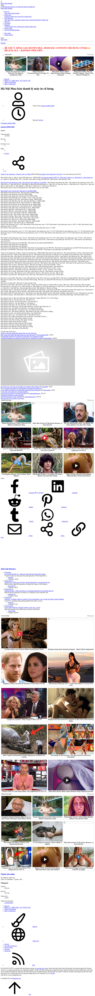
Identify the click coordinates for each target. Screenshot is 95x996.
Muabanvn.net (16, 978)
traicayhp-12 (11, 586)
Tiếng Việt (35, 941)
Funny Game (8, 28)
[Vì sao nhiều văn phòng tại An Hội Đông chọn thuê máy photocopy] (21, 388)
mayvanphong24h (42, 335)
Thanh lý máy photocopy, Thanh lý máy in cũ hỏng (16, 174)
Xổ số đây (7, 23)
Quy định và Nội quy (10, 946)
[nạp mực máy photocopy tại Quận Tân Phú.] (14, 392)
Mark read (45, 20)
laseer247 (11, 602)
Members (7, 25)
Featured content (9, 16)
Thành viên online (8, 874)
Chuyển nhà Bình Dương (11, 30)
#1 (5, 171)
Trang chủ (7, 951)
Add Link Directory (8, 569)
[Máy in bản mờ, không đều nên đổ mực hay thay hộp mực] (18, 333)
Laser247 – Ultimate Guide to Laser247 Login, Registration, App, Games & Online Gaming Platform (34, 599)
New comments (15, 20)
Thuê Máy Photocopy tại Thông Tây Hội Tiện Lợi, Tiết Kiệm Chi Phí (21, 338)
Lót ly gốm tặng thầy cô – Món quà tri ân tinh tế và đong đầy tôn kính (24, 574)
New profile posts (26, 16)
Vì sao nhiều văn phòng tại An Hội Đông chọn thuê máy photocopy (21, 390)
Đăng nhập (4, 39)
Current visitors (8, 26)
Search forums (15, 13)
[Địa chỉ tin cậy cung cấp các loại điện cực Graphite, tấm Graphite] (38, 385)
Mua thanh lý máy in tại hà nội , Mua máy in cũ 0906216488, (19, 191)
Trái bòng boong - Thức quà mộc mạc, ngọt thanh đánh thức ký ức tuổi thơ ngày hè (28, 591)
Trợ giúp (6, 949)
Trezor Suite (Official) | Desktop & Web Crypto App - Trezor (22, 607)
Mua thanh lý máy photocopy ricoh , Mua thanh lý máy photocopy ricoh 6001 (23, 182)
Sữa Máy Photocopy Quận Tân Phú (11, 397)
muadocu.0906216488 (47, 106)
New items (7, 20)
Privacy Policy (8, 947)
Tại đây (52, 973)
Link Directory (8, 18)
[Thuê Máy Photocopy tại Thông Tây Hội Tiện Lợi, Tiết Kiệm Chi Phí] (22, 336)
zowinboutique (8, 902)
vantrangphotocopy (34, 393)
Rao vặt (6, 11)
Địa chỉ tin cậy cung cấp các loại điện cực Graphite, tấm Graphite (20, 387)
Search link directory (36, 20)
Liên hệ (6, 944)
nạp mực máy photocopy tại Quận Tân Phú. (13, 393)
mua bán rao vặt (41, 968)
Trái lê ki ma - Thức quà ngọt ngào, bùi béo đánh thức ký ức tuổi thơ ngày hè (27, 582)
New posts (7, 13)
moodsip (10, 577)
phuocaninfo (48, 338)
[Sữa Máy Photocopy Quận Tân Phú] (12, 395)
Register (3, 43)
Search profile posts (30, 26)
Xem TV (7, 21)
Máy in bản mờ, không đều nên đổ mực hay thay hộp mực (18, 335)
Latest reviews (25, 20)
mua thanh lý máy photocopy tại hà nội (50, 174)
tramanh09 (45, 387)
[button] (2, 5)
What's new (7, 15)
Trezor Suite (11, 611)
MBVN (34, 926)
